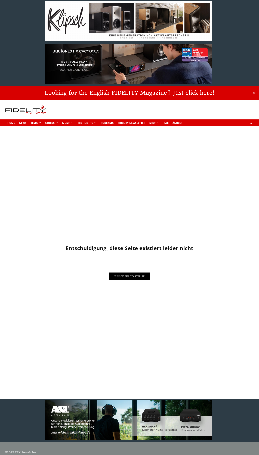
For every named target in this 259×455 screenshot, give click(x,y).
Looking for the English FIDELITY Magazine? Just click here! (129, 92)
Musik (66, 123)
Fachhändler (173, 123)
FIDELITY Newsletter (131, 123)
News (22, 123)
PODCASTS (107, 123)
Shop (152, 123)
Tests (34, 123)
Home (11, 123)
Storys (50, 123)
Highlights (85, 123)
